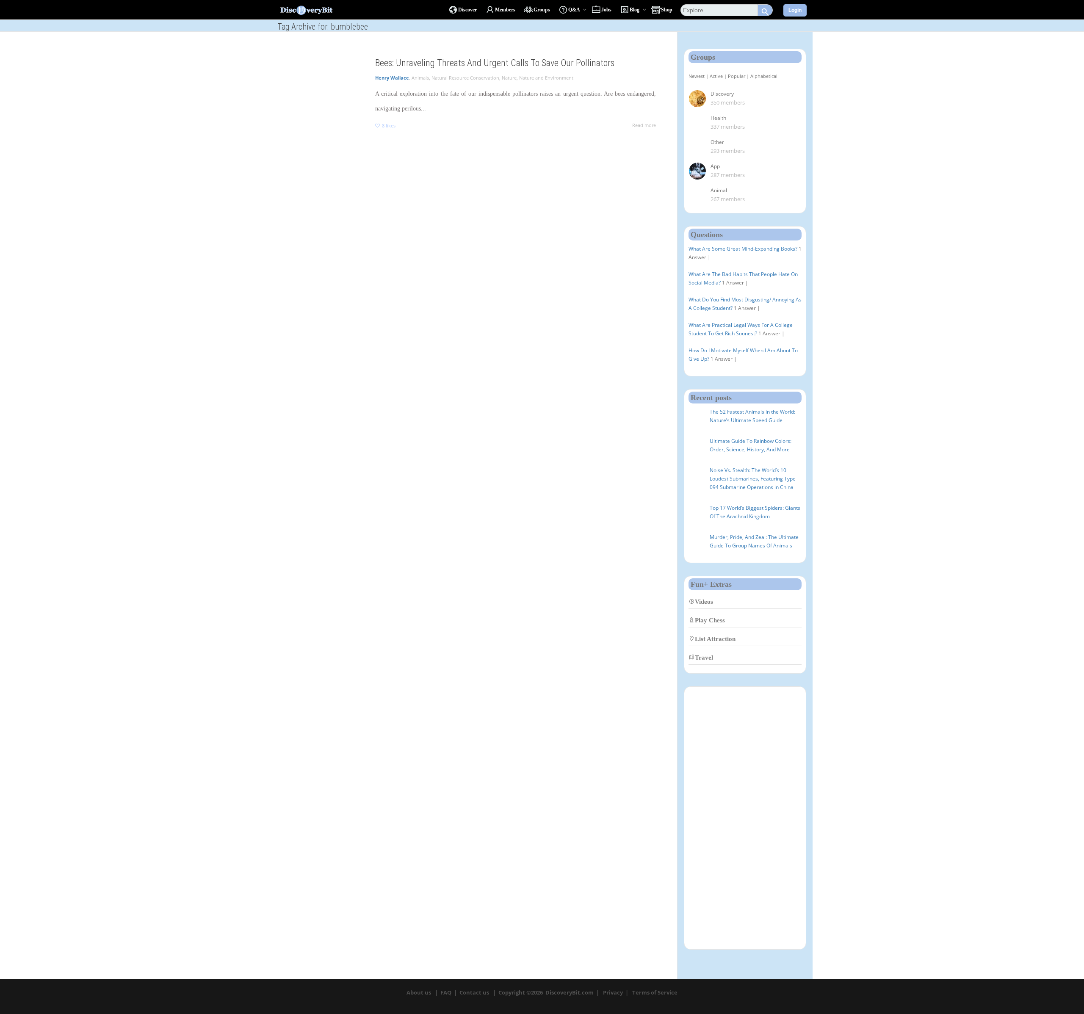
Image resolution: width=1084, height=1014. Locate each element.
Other (717, 142)
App (715, 166)
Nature (509, 78)
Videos (704, 601)
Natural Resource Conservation (465, 78)
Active (716, 76)
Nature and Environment (546, 78)
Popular (736, 76)
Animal (719, 190)
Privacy (613, 992)
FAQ (445, 992)
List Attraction (715, 638)
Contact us (474, 992)
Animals (420, 78)
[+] (319, 74)
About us (418, 992)
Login (795, 10)
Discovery (722, 93)
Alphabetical (763, 76)
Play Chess (710, 620)
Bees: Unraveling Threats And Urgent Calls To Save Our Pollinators (494, 63)
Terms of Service (655, 992)
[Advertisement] (745, 818)
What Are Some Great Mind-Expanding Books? (743, 248)
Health (718, 118)
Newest (697, 76)
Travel (704, 657)
